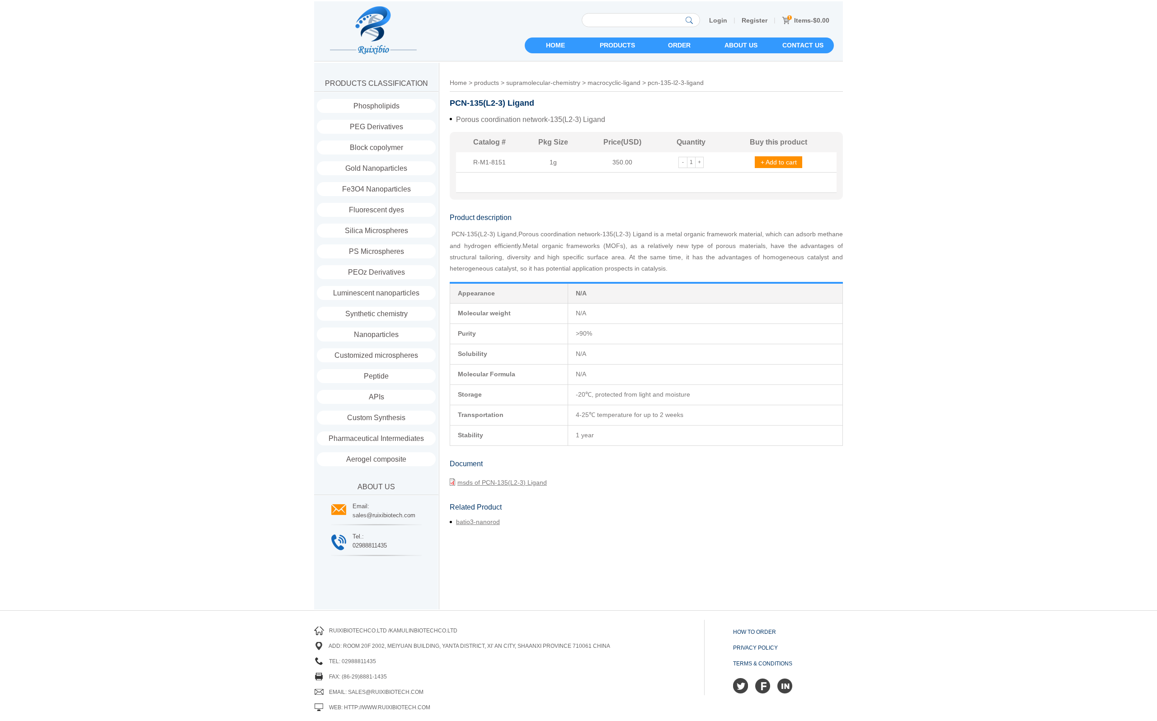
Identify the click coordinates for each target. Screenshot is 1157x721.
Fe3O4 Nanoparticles (376, 189)
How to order (754, 632)
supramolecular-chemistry (543, 82)
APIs (376, 397)
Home (555, 45)
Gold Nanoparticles (376, 168)
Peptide (376, 376)
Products (617, 45)
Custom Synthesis (376, 417)
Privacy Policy (755, 648)
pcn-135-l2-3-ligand (676, 82)
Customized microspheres (376, 355)
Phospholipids (376, 106)
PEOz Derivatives (376, 272)
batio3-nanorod (478, 521)
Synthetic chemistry (376, 314)
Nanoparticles (376, 334)
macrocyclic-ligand (614, 82)
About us (740, 45)
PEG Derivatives (376, 127)
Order (679, 45)
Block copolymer (376, 147)
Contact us (802, 45)
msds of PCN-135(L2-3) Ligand (502, 482)
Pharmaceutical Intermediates (376, 438)
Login (718, 20)
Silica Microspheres (376, 230)
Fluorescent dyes (376, 210)
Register (754, 20)
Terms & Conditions (762, 663)
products (486, 82)
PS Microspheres (376, 251)
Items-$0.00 (811, 20)
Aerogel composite (376, 459)
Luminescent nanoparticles (376, 293)
